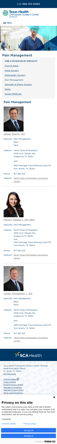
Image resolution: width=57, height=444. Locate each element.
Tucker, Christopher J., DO (18, 293)
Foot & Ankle (11, 66)
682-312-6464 (28, 4)
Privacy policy (29, 424)
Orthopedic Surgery (15, 75)
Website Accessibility (12, 387)
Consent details (9, 424)
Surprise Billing (9, 379)
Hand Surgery (12, 70)
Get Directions (9, 374)
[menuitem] (28, 354)
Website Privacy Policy (13, 390)
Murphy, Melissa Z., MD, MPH (19, 219)
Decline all (28, 436)
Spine (8, 89)
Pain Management (14, 80)
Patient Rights (9, 382)
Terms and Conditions (13, 393)
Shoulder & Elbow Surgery (18, 84)
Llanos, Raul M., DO (14, 134)
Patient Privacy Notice (13, 385)
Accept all (28, 430)
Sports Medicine (13, 94)
